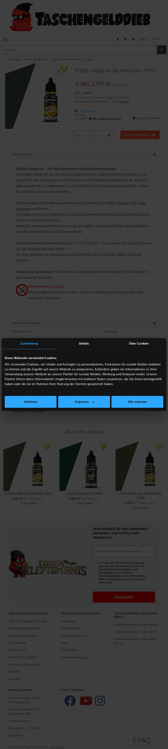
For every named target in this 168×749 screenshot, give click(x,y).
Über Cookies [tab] (139, 343)
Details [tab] (84, 343)
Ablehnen (30, 401)
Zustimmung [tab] (29, 343)
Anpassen (82, 401)
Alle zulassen (137, 401)
